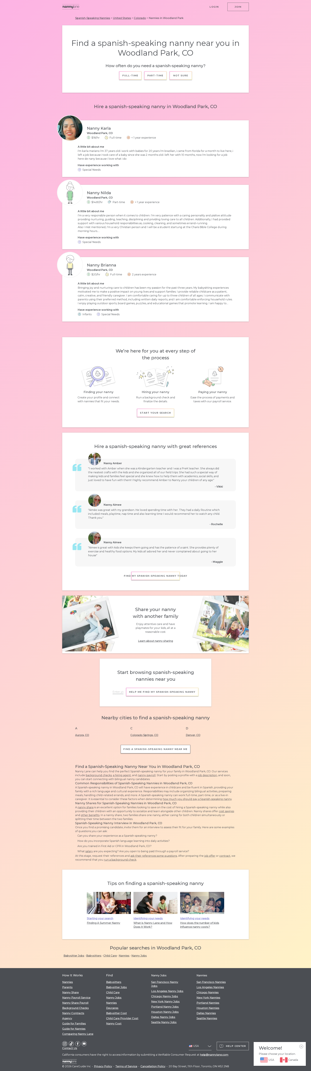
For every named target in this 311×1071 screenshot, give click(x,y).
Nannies (124, 955)
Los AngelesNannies (210, 987)
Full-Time (130, 75)
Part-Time (156, 75)
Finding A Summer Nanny (103, 922)
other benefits (90, 815)
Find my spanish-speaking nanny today (155, 575)
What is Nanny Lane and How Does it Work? (152, 924)
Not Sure (180, 75)
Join (238, 6)
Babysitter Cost (116, 1013)
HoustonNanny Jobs (165, 1011)
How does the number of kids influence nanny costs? (199, 924)
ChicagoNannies (207, 992)
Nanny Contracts (73, 1013)
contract (224, 855)
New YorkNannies (208, 997)
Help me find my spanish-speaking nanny (162, 691)
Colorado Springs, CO (144, 735)
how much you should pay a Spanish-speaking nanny (197, 799)
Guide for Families (74, 1023)
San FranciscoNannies (211, 982)
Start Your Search (155, 412)
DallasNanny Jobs (163, 1017)
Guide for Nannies (74, 1028)
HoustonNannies (207, 1008)
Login (214, 6)
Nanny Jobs (139, 955)
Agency (67, 1018)
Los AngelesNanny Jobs (167, 991)
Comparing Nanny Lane (77, 1034)
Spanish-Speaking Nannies (92, 18)
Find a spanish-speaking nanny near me (155, 749)
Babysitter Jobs (73, 955)
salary (89, 851)
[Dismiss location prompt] (301, 1046)
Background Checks (75, 1008)
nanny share (86, 807)
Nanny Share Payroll (75, 1002)
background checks (99, 775)
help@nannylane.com (214, 1054)
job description (207, 775)
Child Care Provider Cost (122, 1018)
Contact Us (69, 1048)
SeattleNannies (206, 1018)
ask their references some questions (153, 855)
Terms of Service (126, 1066)
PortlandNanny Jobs (165, 1006)
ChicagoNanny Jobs (164, 996)
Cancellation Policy (152, 1066)
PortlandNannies (207, 1002)
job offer (209, 855)
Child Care (110, 955)
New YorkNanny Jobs (165, 1001)
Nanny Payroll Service (76, 997)
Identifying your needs (148, 918)
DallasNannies (206, 1013)
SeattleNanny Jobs (164, 1022)
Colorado (140, 18)
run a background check (120, 859)
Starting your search (100, 918)
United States (122, 18)
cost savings (226, 811)
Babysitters (93, 955)
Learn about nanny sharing (155, 640)
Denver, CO (193, 735)
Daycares (112, 1008)
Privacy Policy (103, 1066)
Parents (67, 987)
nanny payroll (147, 775)
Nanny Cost (113, 1023)
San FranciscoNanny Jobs (164, 984)
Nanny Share (70, 992)
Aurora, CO (82, 735)
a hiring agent (122, 775)
